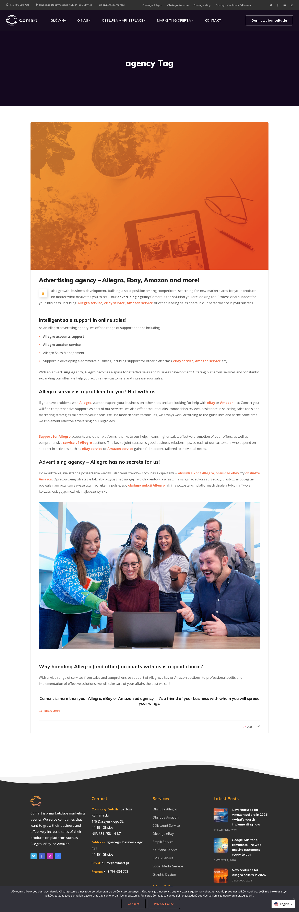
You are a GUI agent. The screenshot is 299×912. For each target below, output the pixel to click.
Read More (52, 711)
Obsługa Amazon (178, 5)
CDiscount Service (166, 825)
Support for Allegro (55, 436)
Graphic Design (164, 874)
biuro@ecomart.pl (113, 4)
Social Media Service (168, 866)
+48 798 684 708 (19, 4)
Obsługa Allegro (152, 5)
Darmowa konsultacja (269, 20)
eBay (211, 402)
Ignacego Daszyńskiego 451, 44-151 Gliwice (65, 4)
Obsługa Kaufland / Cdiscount (234, 5)
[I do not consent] (294, 899)
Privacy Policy (164, 904)
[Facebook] (42, 856)
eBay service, (115, 303)
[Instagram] (50, 856)
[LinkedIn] (58, 856)
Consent (133, 904)
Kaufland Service (165, 850)
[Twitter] (34, 856)
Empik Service (163, 842)
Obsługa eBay (202, 5)
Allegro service (89, 303)
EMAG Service (163, 858)
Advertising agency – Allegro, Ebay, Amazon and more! (119, 280)
